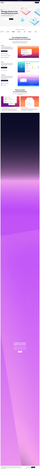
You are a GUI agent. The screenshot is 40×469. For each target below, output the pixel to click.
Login (33, 2)
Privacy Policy (4, 468)
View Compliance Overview (4, 80)
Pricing (27, 2)
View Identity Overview (4, 67)
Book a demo (37, 2)
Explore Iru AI (20, 351)
